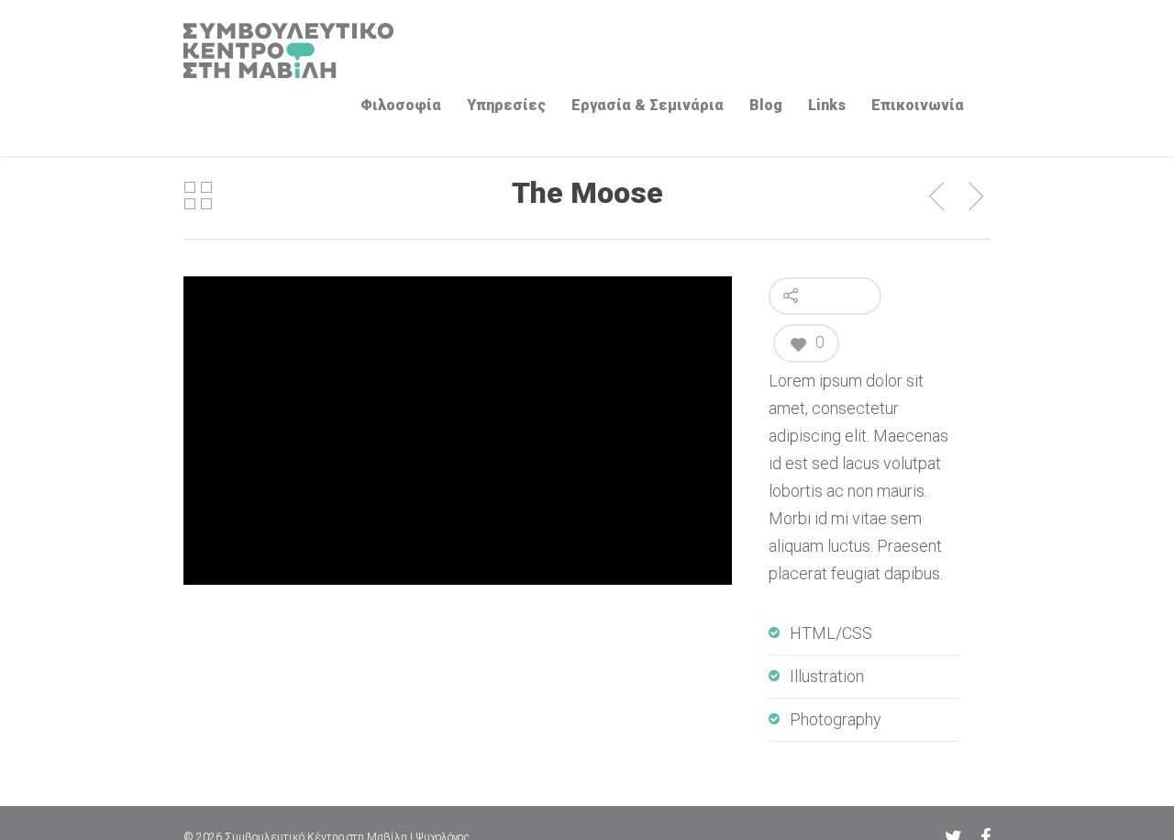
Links (827, 105)
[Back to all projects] (198, 196)
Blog (765, 105)
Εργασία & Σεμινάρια (647, 105)
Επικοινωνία (917, 105)
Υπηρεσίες (506, 105)
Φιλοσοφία (400, 105)
